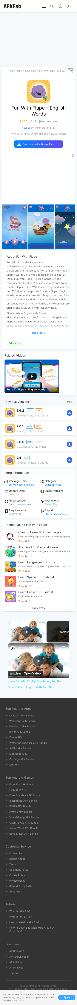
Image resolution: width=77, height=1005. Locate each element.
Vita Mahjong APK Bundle (24, 817)
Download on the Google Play (38, 144)
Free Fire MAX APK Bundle (25, 795)
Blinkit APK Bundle (20, 731)
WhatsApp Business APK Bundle (28, 742)
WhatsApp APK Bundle (22, 720)
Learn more (18, 1000)
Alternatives (16, 967)
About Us (14, 891)
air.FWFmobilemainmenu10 (23, 484)
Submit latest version (20, 504)
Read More (38, 607)
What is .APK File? (19, 911)
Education (15, 343)
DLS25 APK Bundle (20, 806)
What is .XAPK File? (20, 916)
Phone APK (15, 737)
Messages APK (18, 753)
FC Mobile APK (18, 789)
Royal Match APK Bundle (23, 833)
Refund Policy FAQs (20, 886)
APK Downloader (19, 956)
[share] (63, 646)
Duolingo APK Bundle (21, 759)
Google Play (51, 504)
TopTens (14, 972)
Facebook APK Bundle (22, 726)
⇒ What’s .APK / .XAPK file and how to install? (38, 133)
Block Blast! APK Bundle (23, 800)
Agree (67, 997)
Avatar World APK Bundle (23, 828)
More (70, 401)
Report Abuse (17, 858)
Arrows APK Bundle (20, 811)
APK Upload (16, 962)
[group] (14, 226)
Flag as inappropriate (56, 514)
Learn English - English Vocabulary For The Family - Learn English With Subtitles (38, 647)
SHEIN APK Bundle (20, 748)
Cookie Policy (17, 875)
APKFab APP (16, 951)
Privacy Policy (17, 880)
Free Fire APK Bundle (21, 784)
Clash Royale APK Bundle (23, 822)
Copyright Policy (18, 869)
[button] (70, 227)
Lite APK (14, 764)
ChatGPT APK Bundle (21, 715)
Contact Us (15, 853)
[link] (13, 648)
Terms (12, 864)
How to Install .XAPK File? (24, 922)
